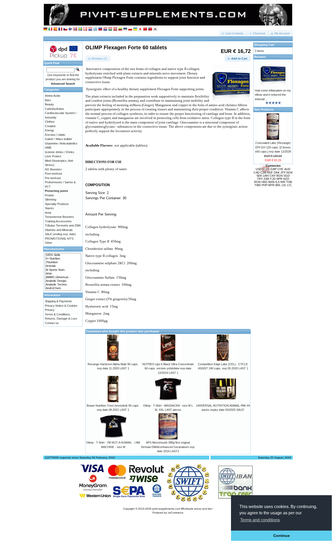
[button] (232, 33)
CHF (280, 169)
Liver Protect (53, 156)
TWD (257, 185)
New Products (264, 109)
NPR (279, 178)
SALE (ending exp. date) (60, 234)
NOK (289, 172)
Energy (49, 130)
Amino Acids (52, 95)
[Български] (100, 29)
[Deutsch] (45, 29)
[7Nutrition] (63, 262)
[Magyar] (110, 29)
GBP (274, 169)
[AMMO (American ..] (63, 277)
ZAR (266, 178)
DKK (277, 172)
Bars (48, 100)
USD (259, 169)
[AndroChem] (63, 288)
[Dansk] (85, 29)
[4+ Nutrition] (63, 259)
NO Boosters (53, 169)
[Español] (55, 29)
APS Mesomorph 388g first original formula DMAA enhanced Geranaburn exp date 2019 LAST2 (168, 447)
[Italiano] (50, 29)
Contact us (52, 323)
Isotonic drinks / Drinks (59, 152)
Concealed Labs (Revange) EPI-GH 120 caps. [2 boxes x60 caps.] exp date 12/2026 (273, 147)
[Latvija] (115, 29)
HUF (270, 172)
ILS (277, 182)
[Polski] (130, 29)
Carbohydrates (54, 108)
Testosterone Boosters (59, 216)
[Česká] (65, 29)
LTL (289, 185)
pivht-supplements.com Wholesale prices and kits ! (182, 508)
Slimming (50, 199)
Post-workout (53, 173)
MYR (271, 185)
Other (48, 242)
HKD (264, 182)
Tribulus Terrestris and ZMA (63, 225)
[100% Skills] (63, 255)
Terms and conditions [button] (260, 520)
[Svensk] (80, 29)
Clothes (50, 121)
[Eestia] (125, 29)
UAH (266, 175)
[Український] (135, 29)
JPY (283, 172)
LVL (284, 185)
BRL (278, 185)
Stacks (49, 208)
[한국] (155, 29)
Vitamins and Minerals (59, 229)
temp (48, 212)
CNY (273, 175)
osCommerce (175, 512)
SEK (259, 175)
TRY (260, 178)
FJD (273, 178)
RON (257, 182)
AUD (287, 169)
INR (282, 182)
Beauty (49, 104)
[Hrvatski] (105, 29)
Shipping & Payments (58, 301)
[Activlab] (63, 266)
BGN (279, 175)
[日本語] (140, 29)
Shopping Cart (264, 44)
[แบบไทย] (150, 29)
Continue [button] (281, 535)
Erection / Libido (55, 134)
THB (289, 182)
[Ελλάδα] (95, 29)
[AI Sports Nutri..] (63, 270)
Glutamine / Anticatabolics (61, 143)
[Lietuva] (120, 29)
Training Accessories (58, 221)
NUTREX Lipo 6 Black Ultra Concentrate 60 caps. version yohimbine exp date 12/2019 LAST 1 (168, 368)
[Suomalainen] (70, 29)
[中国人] (145, 29)
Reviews (260, 56)
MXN (271, 182)
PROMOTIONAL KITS (59, 238)
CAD (257, 172)
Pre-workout (53, 178)
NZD (286, 178)
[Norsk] (75, 29)
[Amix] (63, 274)
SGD (287, 175)
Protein (49, 195)
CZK (263, 172)
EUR (266, 169)
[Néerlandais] (90, 29)
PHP (264, 185)
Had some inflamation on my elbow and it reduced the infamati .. (273, 95)
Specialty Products (57, 204)
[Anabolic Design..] (63, 281)
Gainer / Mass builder (58, 139)
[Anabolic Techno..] (63, 285)
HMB (48, 147)
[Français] (60, 29)
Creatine (50, 126)
